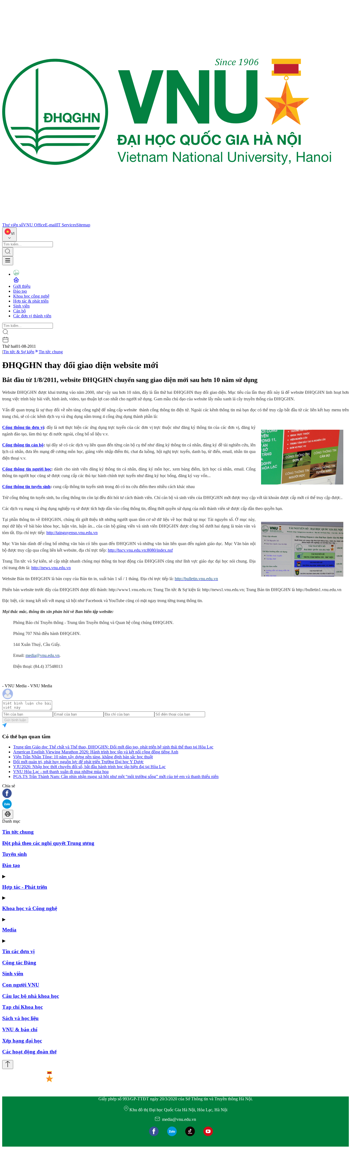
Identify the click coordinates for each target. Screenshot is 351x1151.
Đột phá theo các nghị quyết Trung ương (48, 843)
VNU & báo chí (19, 1029)
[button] (175, 793)
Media (9, 930)
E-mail (50, 225)
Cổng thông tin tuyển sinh (26, 486)
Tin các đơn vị (18, 951)
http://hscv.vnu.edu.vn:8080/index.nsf (140, 550)
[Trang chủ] (166, 220)
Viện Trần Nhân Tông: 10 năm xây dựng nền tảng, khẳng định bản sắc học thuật (83, 756)
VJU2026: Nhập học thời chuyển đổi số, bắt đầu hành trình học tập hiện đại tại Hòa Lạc (89, 766)
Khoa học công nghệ (31, 296)
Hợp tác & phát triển (31, 301)
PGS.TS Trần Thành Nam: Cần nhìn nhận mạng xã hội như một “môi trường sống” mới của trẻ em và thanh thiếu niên (116, 776)
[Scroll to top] (7, 1064)
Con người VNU (20, 985)
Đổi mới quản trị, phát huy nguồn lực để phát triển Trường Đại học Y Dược (78, 761)
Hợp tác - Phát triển (24, 887)
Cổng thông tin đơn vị (23, 427)
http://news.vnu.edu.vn (51, 567)
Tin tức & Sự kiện (18, 351)
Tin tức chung (51, 351)
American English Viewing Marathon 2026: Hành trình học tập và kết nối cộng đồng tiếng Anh (95, 752)
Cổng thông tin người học (26, 469)
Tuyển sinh (14, 854)
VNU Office (34, 225)
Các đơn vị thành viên (32, 316)
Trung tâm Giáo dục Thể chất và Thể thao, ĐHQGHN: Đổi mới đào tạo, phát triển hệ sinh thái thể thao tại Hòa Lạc (113, 747)
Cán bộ (19, 311)
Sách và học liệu (20, 1018)
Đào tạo (20, 291)
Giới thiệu (21, 286)
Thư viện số (12, 225)
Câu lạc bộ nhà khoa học (30, 996)
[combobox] (9, 234)
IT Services (66, 225)
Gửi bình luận (15, 720)
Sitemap (83, 225)
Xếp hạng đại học (22, 1041)
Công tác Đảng (19, 962)
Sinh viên (21, 306)
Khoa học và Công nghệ (29, 908)
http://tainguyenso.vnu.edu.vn (72, 532)
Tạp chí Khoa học (22, 1007)
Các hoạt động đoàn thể (29, 1052)
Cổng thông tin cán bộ (23, 445)
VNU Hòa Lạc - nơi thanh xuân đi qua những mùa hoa (61, 771)
